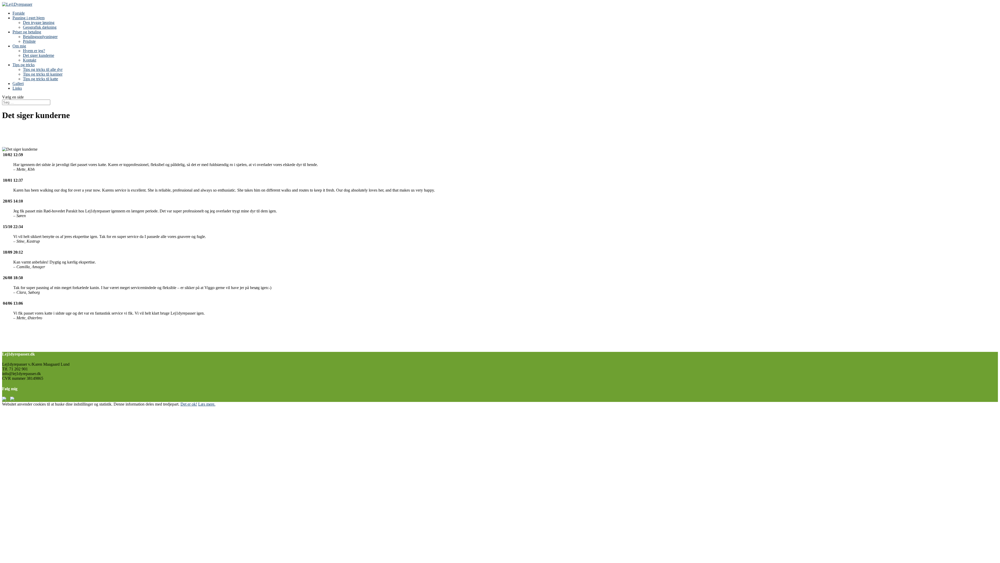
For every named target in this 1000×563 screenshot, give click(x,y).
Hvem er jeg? (34, 50)
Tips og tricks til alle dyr (43, 69)
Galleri (18, 83)
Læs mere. (206, 404)
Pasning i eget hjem (28, 18)
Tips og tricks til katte (40, 79)
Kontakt (29, 60)
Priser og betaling (26, 32)
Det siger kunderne (38, 55)
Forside (18, 13)
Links (17, 88)
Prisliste (29, 41)
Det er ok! (188, 404)
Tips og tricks (23, 65)
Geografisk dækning (40, 27)
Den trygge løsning (38, 22)
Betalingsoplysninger (40, 36)
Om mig (19, 46)
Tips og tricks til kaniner (43, 74)
